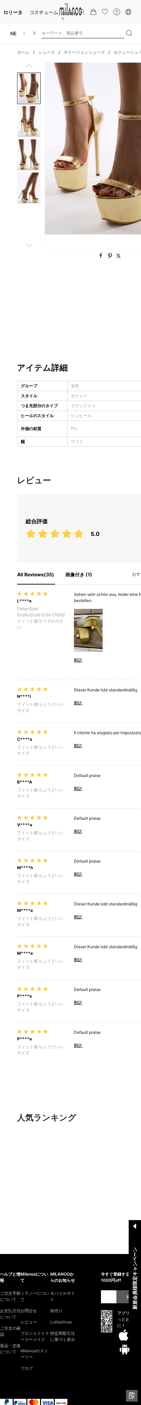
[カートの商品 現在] (93, 12)
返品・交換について (10, 1348)
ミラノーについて (35, 1296)
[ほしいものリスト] (105, 12)
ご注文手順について (10, 1296)
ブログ (27, 1368)
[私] (82, 12)
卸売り (56, 1310)
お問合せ (29, 1310)
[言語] (128, 12)
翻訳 (78, 660)
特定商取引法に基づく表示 (62, 1336)
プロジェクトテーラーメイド (35, 1336)
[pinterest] (110, 255)
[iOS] (123, 1335)
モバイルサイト (62, 1296)
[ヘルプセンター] (117, 12)
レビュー (29, 1322)
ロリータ (13, 12)
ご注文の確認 (10, 1331)
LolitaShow (61, 1322)
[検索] (129, 33)
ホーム (23, 52)
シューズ (46, 52)
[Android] (124, 1349)
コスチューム (43, 12)
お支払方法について (10, 1313)
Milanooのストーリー (34, 1353)
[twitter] (118, 255)
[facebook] (102, 255)
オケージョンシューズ (84, 52)
